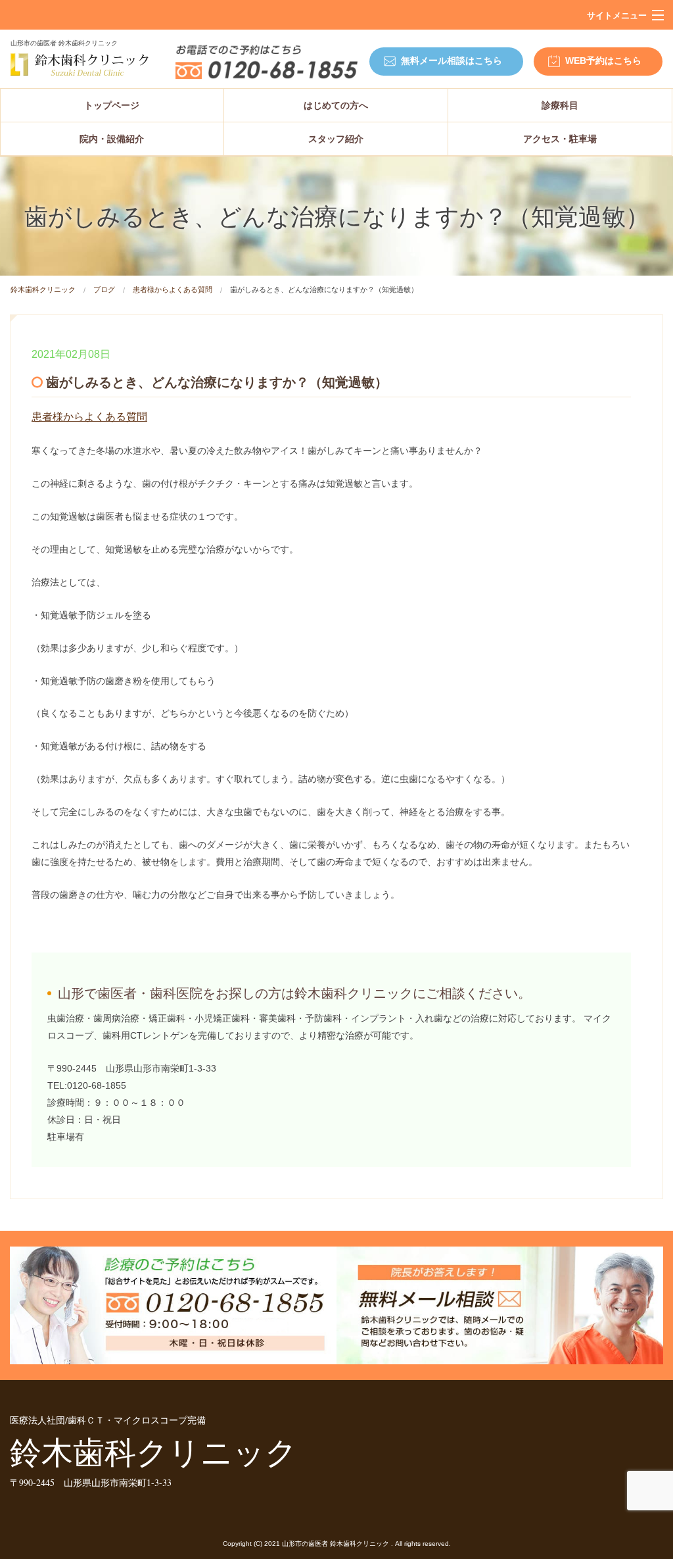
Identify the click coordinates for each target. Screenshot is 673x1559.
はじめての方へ (336, 105)
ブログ (104, 289)
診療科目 (560, 105)
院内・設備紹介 (112, 139)
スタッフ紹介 (335, 139)
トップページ (111, 105)
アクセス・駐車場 (560, 139)
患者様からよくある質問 (172, 289)
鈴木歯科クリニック (43, 289)
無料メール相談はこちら (451, 60)
